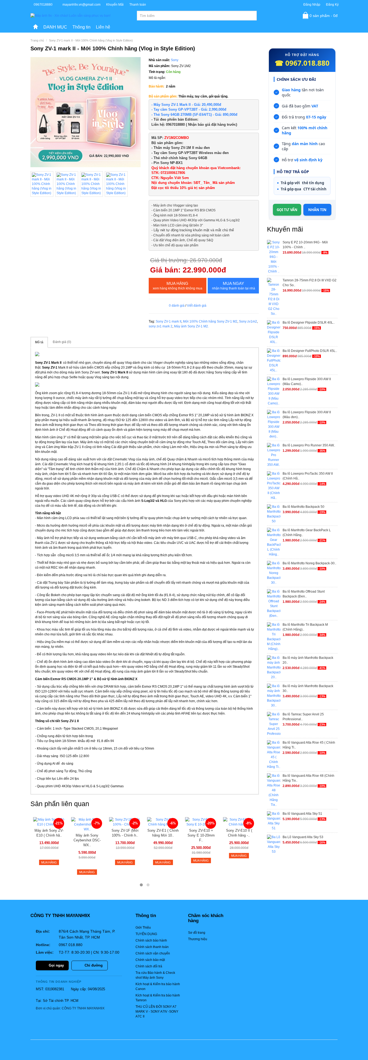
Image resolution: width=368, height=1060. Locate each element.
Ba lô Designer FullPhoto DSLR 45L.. (310, 351)
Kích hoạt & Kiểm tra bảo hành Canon (158, 986)
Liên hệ (103, 27)
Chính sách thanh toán (152, 947)
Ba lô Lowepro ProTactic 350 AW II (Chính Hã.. (308, 476)
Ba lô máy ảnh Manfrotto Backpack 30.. (308, 688)
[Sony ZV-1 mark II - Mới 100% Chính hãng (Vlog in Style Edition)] (85, 112)
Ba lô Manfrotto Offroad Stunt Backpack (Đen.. (304, 594)
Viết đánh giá (196, 305)
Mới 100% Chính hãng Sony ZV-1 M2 (210, 321)
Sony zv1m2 (248, 321)
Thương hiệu (197, 939)
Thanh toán (137, 4)
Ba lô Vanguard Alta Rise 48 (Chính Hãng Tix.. (308, 778)
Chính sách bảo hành (151, 940)
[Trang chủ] (35, 27)
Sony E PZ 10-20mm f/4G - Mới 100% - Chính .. (305, 244)
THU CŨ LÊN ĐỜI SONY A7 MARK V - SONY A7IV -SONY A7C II (157, 1011)
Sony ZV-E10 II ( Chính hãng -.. (239, 832)
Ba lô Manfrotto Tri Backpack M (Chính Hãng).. (305, 627)
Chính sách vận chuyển (153, 953)
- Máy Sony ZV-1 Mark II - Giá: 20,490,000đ (186, 105)
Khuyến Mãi (115, 4)
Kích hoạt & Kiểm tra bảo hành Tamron (158, 997)
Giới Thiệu (143, 927)
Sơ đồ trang (196, 933)
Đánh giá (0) (62, 342)
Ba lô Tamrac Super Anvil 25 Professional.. (303, 716)
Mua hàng (177, 285)
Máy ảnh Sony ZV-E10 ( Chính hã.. (49, 832)
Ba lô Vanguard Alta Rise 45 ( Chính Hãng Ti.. (309, 745)
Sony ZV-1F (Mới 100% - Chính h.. (125, 832)
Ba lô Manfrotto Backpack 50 (303, 507)
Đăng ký (332, 4)
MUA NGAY (233, 285)
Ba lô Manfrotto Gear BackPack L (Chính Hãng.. (307, 532)
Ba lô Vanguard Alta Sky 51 (302, 814)
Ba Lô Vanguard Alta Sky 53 (303, 837)
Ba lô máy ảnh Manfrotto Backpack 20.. (308, 660)
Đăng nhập (311, 4)
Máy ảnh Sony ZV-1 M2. (191, 326)
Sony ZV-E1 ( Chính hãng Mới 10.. (163, 832)
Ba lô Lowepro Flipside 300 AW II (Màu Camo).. (307, 381)
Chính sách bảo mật (150, 960)
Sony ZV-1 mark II (168, 321)
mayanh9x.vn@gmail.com (81, 4)
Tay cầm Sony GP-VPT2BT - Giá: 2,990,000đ (190, 109)
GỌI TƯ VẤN (287, 209)
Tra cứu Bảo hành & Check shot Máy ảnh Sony (155, 975)
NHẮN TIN (317, 209)
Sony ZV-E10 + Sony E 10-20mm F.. (201, 835)
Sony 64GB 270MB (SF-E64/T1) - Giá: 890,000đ (199, 115)
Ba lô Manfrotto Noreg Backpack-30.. (309, 563)
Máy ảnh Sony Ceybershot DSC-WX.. (87, 840)
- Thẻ (156, 115)
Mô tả (39, 342)
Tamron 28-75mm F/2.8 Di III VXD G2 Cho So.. (309, 282)
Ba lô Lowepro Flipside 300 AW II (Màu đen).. (307, 414)
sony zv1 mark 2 (160, 326)
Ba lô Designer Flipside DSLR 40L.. (309, 322)
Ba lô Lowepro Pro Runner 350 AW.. (309, 445)
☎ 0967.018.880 (302, 63)
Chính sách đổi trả (149, 966)
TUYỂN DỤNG (146, 934)
